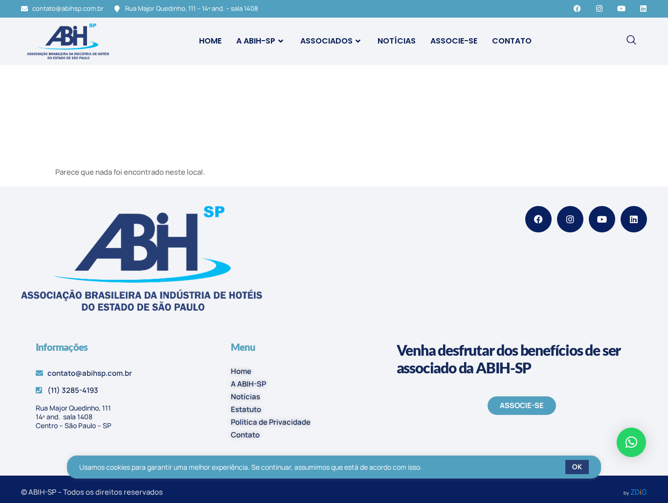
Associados (326, 40)
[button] (631, 442)
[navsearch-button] (631, 41)
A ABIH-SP (255, 40)
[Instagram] (599, 8)
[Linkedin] (643, 8)
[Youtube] (621, 8)
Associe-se (453, 40)
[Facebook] (577, 8)
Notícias (397, 40)
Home (210, 40)
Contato (512, 40)
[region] (334, 467)
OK (577, 466)
